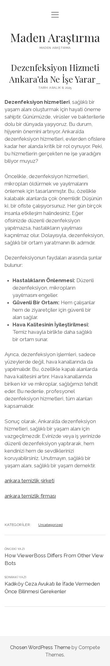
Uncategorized (50, 525)
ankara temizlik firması (30, 496)
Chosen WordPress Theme (40, 647)
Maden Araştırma (55, 37)
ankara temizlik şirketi (29, 480)
